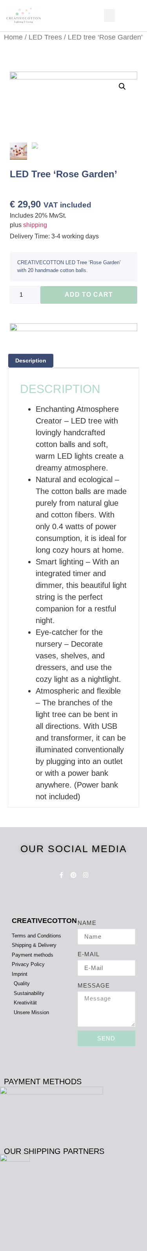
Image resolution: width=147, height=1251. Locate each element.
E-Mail (89, 954)
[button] (109, 15)
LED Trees (45, 37)
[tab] (31, 360)
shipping (35, 225)
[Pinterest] (73, 875)
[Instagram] (86, 875)
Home (13, 37)
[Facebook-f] (61, 875)
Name (87, 922)
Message (94, 985)
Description (30, 360)
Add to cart (89, 294)
